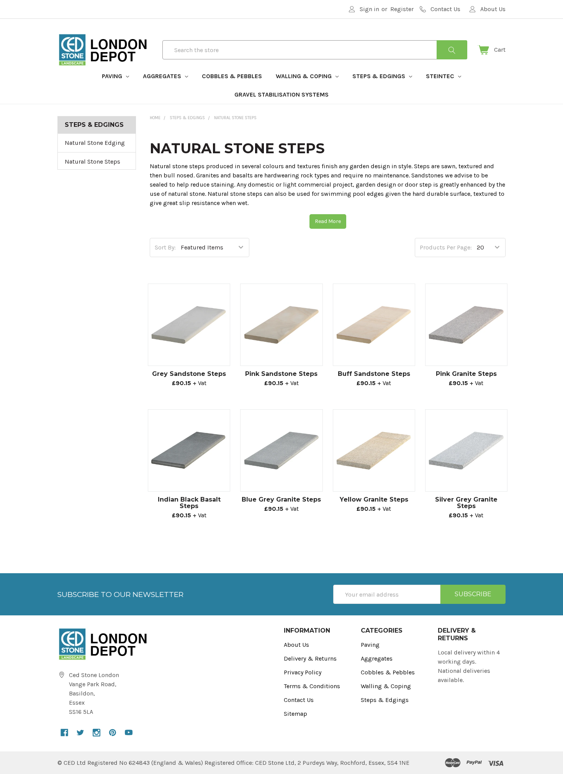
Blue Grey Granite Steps (281, 499)
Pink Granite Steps (466, 373)
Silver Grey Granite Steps (466, 503)
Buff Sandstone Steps (374, 373)
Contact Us (299, 699)
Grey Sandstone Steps (189, 373)
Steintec (441, 76)
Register (402, 9)
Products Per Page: (446, 247)
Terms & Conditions (312, 686)
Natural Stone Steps (92, 161)
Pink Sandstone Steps (281, 373)
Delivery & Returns (310, 658)
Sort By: (165, 247)
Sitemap (295, 713)
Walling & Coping (304, 76)
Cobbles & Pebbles (232, 76)
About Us (296, 644)
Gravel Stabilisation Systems (281, 94)
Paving (113, 76)
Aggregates (163, 76)
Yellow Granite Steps (374, 499)
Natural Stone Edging (95, 142)
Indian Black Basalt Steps (189, 503)
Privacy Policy (302, 672)
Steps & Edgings (379, 76)
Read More (328, 221)
